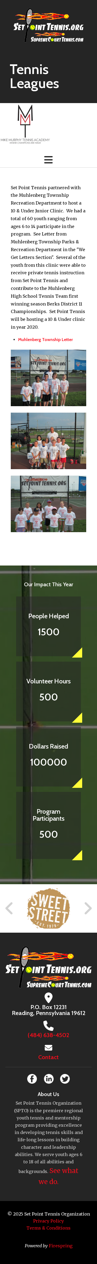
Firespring (60, 1245)
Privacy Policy (48, 1221)
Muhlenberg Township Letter (45, 339)
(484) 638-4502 (48, 1035)
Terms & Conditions (48, 1228)
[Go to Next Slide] (88, 908)
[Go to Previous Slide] (9, 908)
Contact (48, 1057)
